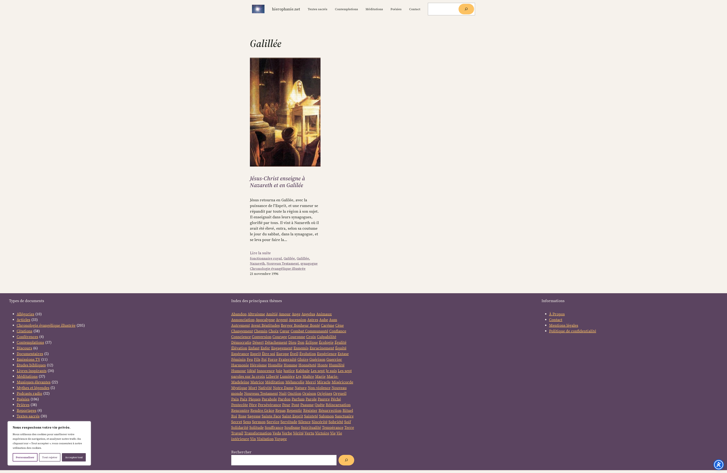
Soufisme (292, 427)
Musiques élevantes (34, 382)
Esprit (255, 353)
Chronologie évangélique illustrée (278, 268)
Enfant (254, 348)
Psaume (307, 404)
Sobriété (335, 421)
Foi (264, 359)
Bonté (314, 325)
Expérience (327, 353)
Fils (257, 359)
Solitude (256, 427)
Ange (296, 314)
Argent (282, 319)
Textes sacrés (28, 416)
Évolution (307, 353)
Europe (282, 353)
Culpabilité (326, 336)
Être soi (268, 353)
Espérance (240, 353)
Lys (298, 376)
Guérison (317, 359)
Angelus (308, 314)
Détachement (276, 342)
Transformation (258, 433)
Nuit (283, 393)
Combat (297, 331)
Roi (234, 416)
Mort (252, 387)
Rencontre (240, 410)
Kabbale (303, 370)
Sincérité (320, 421)
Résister (310, 410)
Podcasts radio (29, 393)
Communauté (316, 331)
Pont (295, 404)
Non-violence (319, 387)
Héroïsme (258, 365)
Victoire (322, 433)
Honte (322, 365)
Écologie (326, 342)
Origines (324, 393)
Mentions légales (563, 325)
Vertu (309, 433)
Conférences (27, 336)
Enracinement (322, 348)
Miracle (324, 382)
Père (253, 404)
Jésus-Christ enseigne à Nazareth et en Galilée (277, 182)
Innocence (266, 370)
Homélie (275, 365)
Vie (333, 433)
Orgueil (339, 393)
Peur (286, 404)
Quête (320, 404)
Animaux (324, 314)
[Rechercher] (466, 9)
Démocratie (241, 342)
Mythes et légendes (33, 387)
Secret (236, 421)
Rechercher (241, 452)
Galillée (303, 258)
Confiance (337, 331)
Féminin (238, 359)
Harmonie (240, 365)
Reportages (26, 410)
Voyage (281, 438)
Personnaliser (25, 457)
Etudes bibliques (31, 365)
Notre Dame (283, 387)
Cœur (285, 331)
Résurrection (330, 410)
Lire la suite (260, 253)
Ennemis (301, 348)
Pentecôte (239, 404)
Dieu (292, 342)
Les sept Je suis (324, 370)
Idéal (251, 370)
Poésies (23, 399)
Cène (339, 325)
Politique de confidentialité (572, 331)
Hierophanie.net (286, 9)
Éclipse (311, 342)
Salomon (326, 416)
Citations (24, 331)
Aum (333, 319)
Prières (23, 404)
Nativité (265, 387)
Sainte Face (271, 416)
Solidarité (239, 427)
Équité (340, 348)
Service (273, 421)
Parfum (298, 399)
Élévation (239, 348)
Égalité (340, 342)
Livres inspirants (32, 370)
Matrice (257, 382)
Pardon (284, 399)
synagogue (309, 263)
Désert (258, 342)
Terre (349, 427)
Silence (304, 421)
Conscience (241, 336)
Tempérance (332, 427)
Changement (242, 331)
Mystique (239, 387)
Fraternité (287, 359)
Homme (290, 365)
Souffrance (274, 427)
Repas (280, 410)
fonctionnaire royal (266, 258)
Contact (555, 319)
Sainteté (311, 416)
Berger (287, 325)
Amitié (272, 314)
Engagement (282, 348)
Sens (247, 421)
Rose (242, 416)
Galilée (289, 258)
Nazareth (257, 263)
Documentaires (30, 353)
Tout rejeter (49, 457)
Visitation (265, 438)
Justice (289, 370)
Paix (243, 399)
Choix (273, 331)
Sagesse (254, 416)
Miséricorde (342, 382)
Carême (327, 325)
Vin (253, 438)
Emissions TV (28, 359)
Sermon (259, 421)
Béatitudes (270, 325)
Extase (343, 353)
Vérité (298, 433)
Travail (237, 433)
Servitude (288, 421)
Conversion (261, 336)
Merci (310, 382)
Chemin (261, 331)
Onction (294, 393)
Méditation (274, 382)
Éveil (294, 353)
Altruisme (256, 314)
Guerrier (334, 359)
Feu (250, 359)
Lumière (287, 376)
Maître (308, 376)
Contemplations (30, 342)
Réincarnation (338, 404)
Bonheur (301, 325)
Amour (285, 314)
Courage (279, 336)
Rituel (347, 410)
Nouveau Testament (283, 263)
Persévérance (269, 404)
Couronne (296, 336)
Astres (312, 319)
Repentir (294, 410)
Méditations (27, 376)
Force (273, 359)
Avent (256, 325)
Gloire (302, 359)
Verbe (287, 433)
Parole (311, 399)
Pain (235, 399)
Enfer (265, 348)
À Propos (557, 314)
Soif (347, 421)
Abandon (239, 314)
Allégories (25, 314)
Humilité (337, 365)
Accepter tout (74, 457)
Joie (279, 370)
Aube (323, 319)
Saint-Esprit (292, 416)
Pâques (254, 399)
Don (300, 342)
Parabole (269, 399)
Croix (311, 336)
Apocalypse (265, 319)
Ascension (297, 319)
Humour (238, 370)
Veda (276, 433)
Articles (23, 319)
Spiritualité (311, 427)
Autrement (240, 325)
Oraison (309, 393)
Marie (320, 376)
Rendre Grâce (262, 410)
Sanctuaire (344, 416)
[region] (49, 443)
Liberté (272, 376)
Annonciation (243, 319)
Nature (301, 387)
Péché (336, 399)
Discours (24, 348)
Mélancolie (294, 382)
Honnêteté (307, 365)
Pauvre (324, 399)
